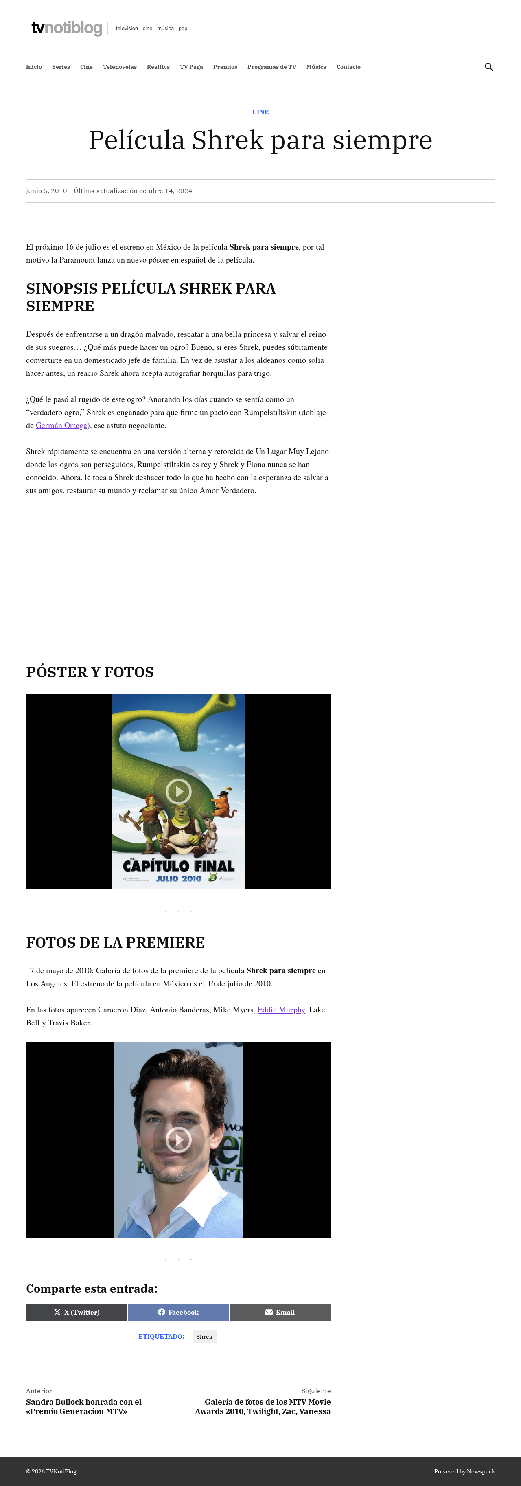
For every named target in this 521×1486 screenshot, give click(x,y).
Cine (86, 66)
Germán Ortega (61, 424)
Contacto (349, 66)
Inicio (34, 66)
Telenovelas (120, 66)
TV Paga (191, 66)
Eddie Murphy (281, 1009)
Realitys (158, 66)
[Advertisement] (178, 567)
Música (316, 66)
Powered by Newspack (464, 1471)
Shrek (204, 1336)
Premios (225, 66)
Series (61, 66)
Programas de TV (271, 66)
